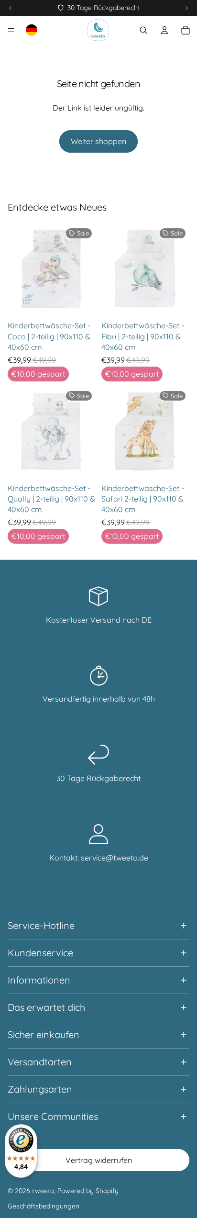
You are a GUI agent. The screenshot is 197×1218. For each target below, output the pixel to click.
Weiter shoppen (98, 141)
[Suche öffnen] (143, 30)
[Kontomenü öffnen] (164, 30)
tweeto (43, 1190)
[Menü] (11, 30)
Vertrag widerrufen (99, 1160)
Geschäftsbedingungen (43, 1206)
